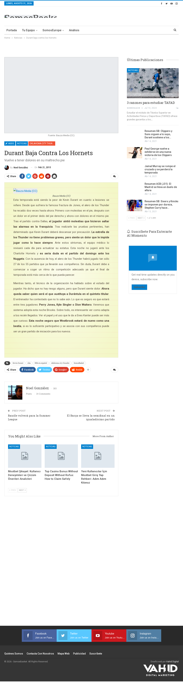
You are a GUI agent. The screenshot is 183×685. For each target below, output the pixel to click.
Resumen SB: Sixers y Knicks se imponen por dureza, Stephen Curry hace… (161, 204)
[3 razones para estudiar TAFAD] (153, 83)
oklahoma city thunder (60, 363)
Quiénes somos (13, 653)
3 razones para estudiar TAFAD (151, 102)
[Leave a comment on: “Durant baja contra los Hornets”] (114, 176)
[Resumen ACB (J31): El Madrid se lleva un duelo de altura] (134, 188)
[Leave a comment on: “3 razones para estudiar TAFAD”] (177, 108)
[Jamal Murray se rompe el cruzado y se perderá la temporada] (134, 170)
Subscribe (139, 287)
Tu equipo (28, 30)
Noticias (22, 143)
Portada (11, 30)
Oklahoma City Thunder (42, 143)
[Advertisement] (137, 15)
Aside (11, 143)
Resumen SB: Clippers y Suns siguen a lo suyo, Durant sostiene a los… (158, 134)
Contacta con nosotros (40, 653)
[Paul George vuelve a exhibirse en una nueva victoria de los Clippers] (134, 152)
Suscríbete (95, 653)
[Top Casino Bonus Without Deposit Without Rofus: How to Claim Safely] (61, 456)
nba (29, 363)
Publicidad (79, 653)
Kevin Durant (18, 363)
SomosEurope (52, 30)
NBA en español (41, 363)
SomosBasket (79, 363)
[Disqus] (61, 563)
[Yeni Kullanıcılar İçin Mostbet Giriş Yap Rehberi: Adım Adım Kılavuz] (98, 456)
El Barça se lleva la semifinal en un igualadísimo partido (91, 417)
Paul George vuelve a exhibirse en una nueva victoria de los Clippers (158, 152)
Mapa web (64, 653)
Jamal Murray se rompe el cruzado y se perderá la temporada (160, 169)
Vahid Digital (172, 661)
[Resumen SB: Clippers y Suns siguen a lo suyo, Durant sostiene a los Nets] (134, 135)
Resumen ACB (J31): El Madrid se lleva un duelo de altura (161, 187)
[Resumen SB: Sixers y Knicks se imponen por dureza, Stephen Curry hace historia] (134, 205)
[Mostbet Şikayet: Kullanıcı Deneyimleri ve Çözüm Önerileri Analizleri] (24, 456)
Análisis (74, 30)
